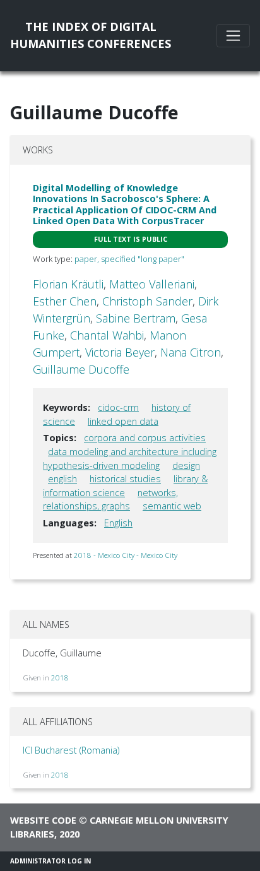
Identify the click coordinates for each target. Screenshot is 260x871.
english (62, 479)
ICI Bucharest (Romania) (71, 750)
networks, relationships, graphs (110, 500)
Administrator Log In (50, 860)
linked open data (123, 421)
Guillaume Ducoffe (81, 369)
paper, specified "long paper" (129, 258)
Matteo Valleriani (151, 284)
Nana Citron (190, 352)
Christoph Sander (147, 301)
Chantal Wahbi (107, 335)
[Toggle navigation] (233, 35)
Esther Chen (65, 301)
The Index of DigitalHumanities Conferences (90, 35)
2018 (60, 677)
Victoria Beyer (120, 352)
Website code (43, 820)
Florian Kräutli (68, 284)
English (118, 523)
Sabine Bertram (135, 318)
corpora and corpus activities (145, 438)
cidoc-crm (118, 407)
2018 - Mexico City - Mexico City (125, 555)
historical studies (125, 479)
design (186, 465)
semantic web (172, 506)
